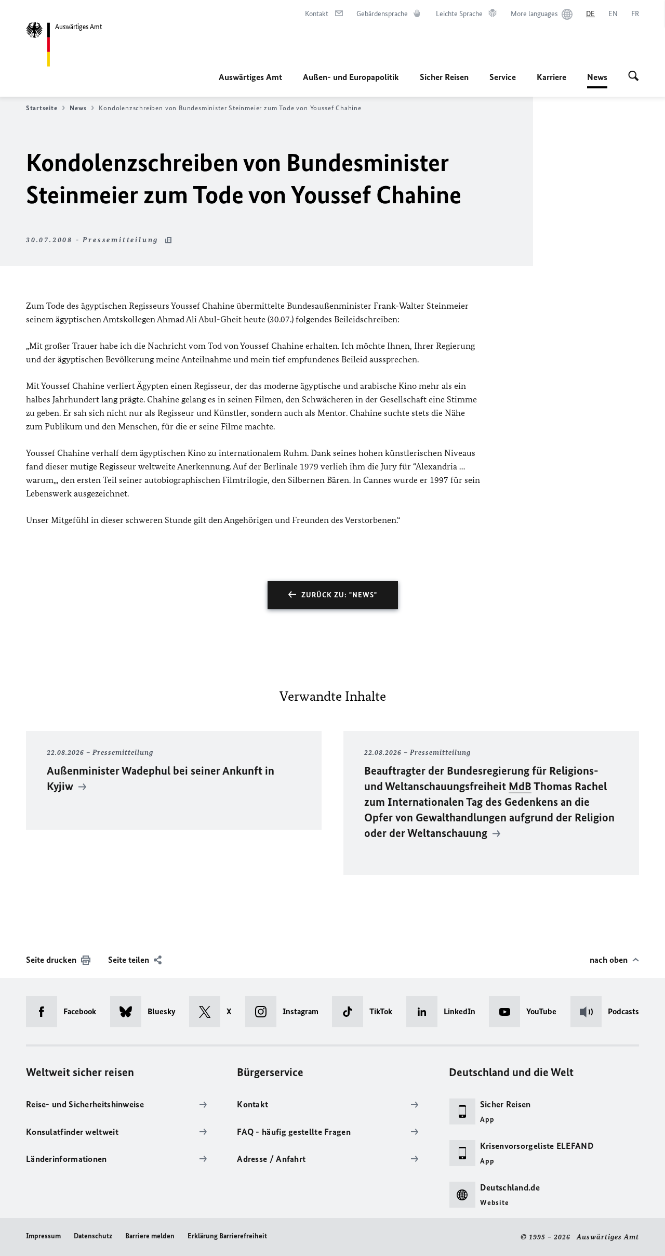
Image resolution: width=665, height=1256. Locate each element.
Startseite (41, 108)
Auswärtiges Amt (250, 77)
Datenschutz (93, 1236)
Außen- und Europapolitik (351, 77)
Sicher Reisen (444, 77)
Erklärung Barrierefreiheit (227, 1236)
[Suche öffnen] (633, 77)
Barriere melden (150, 1236)
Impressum (43, 1236)
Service (502, 77)
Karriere (551, 77)
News (597, 80)
